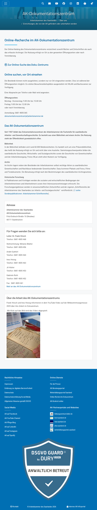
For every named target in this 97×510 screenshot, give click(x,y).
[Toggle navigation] (5, 3)
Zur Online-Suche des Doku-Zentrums (28, 65)
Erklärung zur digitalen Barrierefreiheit (18, 388)
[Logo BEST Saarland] (51, 417)
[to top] (90, 503)
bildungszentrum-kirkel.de (63, 414)
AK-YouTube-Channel (12, 418)
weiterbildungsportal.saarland (64, 430)
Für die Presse (55, 384)
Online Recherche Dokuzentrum (61, 397)
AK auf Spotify (10, 435)
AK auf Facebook (11, 414)
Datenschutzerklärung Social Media (17, 397)
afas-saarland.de (60, 426)
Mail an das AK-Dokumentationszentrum (24, 286)
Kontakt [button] (15, 506)
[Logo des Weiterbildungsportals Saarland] (51, 429)
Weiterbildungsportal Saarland (61, 392)
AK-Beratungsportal (57, 388)
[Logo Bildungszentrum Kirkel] (51, 414)
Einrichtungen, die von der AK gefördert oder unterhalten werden (50, 24)
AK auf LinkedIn (10, 427)
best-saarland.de (60, 418)
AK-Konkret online (56, 401)
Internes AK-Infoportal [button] (77, 506)
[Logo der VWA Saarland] (51, 422)
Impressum (9, 384)
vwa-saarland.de (60, 422)
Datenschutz (9, 392)
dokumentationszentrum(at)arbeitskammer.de (24, 116)
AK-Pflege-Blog (10, 422)
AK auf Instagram (11, 431)
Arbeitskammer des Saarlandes (43, 20)
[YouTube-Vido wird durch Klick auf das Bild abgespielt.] (23, 335)
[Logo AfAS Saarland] (51, 426)
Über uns (63, 20)
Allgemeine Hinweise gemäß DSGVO (18, 401)
